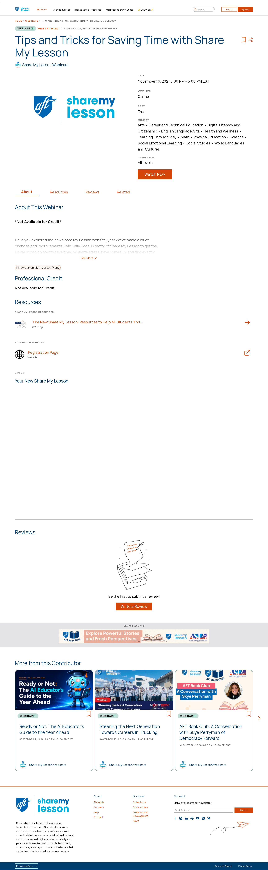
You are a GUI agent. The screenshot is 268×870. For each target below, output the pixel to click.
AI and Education (62, 9)
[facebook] (175, 818)
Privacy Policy (245, 866)
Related (123, 192)
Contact (98, 817)
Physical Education (209, 136)
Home (18, 20)
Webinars (31, 20)
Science (237, 136)
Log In (229, 9)
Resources (59, 192)
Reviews (92, 192)
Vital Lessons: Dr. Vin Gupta (119, 9)
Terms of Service (223, 866)
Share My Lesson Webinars (45, 64)
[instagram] (180, 818)
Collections (139, 802)
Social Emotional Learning (160, 143)
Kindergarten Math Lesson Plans (37, 267)
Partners (99, 807)
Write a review (48, 28)
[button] (260, 718)
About (26, 191)
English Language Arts (180, 131)
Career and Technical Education (176, 125)
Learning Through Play (157, 136)
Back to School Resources (87, 9)
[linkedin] (186, 818)
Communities (140, 807)
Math (185, 136)
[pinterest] (192, 818)
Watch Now (154, 174)
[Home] (22, 9)
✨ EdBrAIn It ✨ (146, 9)
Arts (141, 125)
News (136, 821)
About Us (99, 802)
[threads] (203, 818)
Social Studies (198, 143)
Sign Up (245, 9)
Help (96, 812)
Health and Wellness (220, 131)
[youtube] (197, 818)
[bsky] (208, 818)
